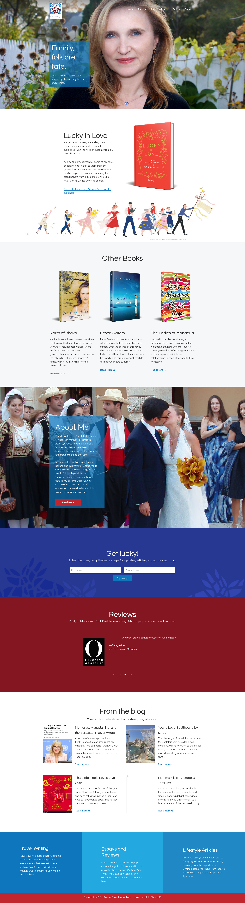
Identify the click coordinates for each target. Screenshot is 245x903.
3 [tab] (125, 674)
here (103, 881)
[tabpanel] (122, 652)
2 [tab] (119, 674)
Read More (56, 373)
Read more (81, 764)
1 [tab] (114, 674)
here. (32, 874)
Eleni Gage (56, 11)
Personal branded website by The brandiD (143, 897)
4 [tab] (130, 674)
